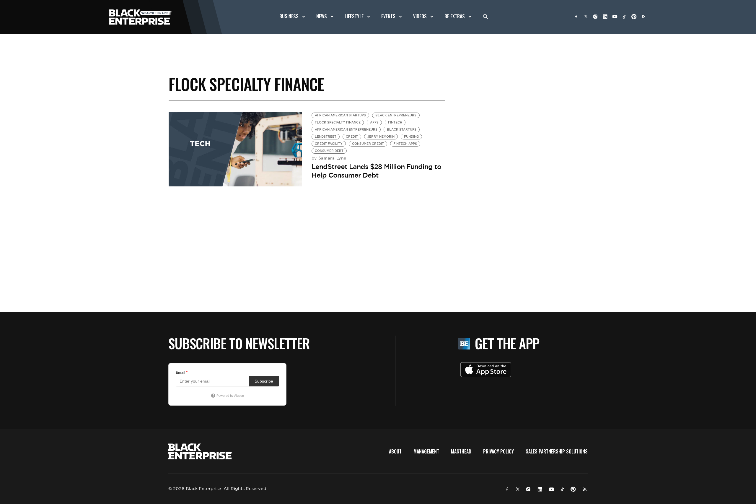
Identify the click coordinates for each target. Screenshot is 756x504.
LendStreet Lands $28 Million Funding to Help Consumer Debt (376, 171)
